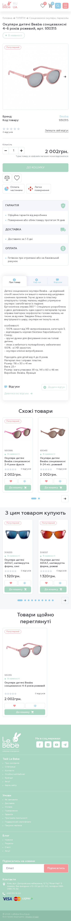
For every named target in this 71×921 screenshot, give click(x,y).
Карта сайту (11, 785)
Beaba (63, 116)
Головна (7, 18)
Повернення (11, 811)
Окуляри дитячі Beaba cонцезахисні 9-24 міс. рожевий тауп (52, 461)
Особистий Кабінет (15, 774)
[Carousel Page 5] (35, 600)
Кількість (7, 145)
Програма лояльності (16, 818)
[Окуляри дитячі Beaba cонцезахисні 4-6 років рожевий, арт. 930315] (35, 77)
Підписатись (56, 868)
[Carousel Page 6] (39, 600)
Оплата (8, 807)
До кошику (35, 167)
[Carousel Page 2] (39, 498)
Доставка (9, 803)
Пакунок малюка (13, 826)
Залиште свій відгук (56, 130)
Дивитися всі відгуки (16, 393)
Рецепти (9, 844)
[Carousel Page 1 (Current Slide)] (33, 498)
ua (15, 7)
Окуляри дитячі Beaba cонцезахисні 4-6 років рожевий (24, 684)
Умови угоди (32, 917)
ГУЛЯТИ (20, 18)
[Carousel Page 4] (32, 600)
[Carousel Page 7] (42, 600)
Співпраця (10, 767)
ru (15, 3)
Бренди (9, 778)
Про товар (14, 282)
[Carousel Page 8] (46, 600)
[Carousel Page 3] (28, 600)
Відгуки (58, 282)
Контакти (9, 771)
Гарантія (9, 814)
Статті (8, 847)
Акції (7, 782)
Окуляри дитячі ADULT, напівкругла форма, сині (16, 563)
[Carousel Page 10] (53, 600)
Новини (9, 840)
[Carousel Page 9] (49, 600)
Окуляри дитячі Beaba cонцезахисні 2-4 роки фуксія (17, 461)
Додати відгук (56, 387)
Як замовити (11, 800)
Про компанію (12, 763)
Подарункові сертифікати (18, 822)
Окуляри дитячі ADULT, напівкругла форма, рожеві (52, 563)
